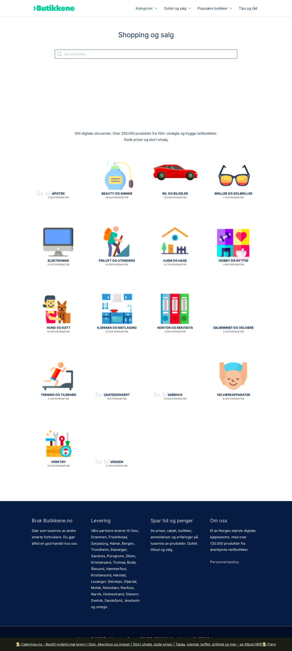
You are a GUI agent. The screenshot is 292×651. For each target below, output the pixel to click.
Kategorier (144, 8)
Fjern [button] (272, 644)
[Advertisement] (146, 93)
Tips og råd (248, 8)
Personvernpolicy (224, 562)
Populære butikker (213, 8)
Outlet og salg (175, 8)
